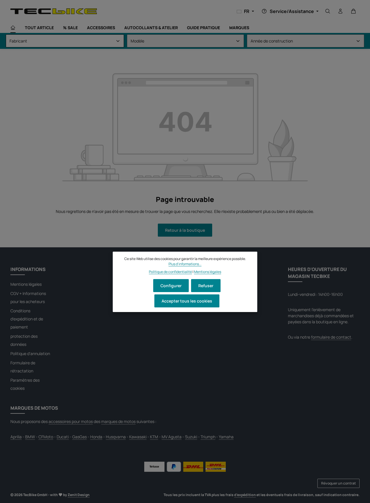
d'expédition (245, 494)
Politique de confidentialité (170, 271)
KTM (154, 436)
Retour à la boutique (185, 230)
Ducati (63, 436)
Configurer (171, 285)
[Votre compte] (340, 11)
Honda (96, 436)
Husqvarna (116, 436)
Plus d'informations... (185, 263)
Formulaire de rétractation (22, 367)
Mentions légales (26, 284)
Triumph (208, 436)
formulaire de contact (331, 337)
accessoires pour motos (71, 421)
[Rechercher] (328, 11)
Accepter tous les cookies (187, 301)
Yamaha (226, 436)
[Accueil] (13, 28)
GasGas (79, 436)
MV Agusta (172, 436)
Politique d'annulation (30, 353)
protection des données (24, 340)
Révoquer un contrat (338, 483)
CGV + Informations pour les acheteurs (28, 297)
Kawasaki (138, 436)
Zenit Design (79, 494)
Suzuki (191, 436)
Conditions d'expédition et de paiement (26, 319)
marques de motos (118, 421)
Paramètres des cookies (25, 384)
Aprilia (16, 436)
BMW (30, 436)
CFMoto (45, 436)
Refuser (205, 285)
